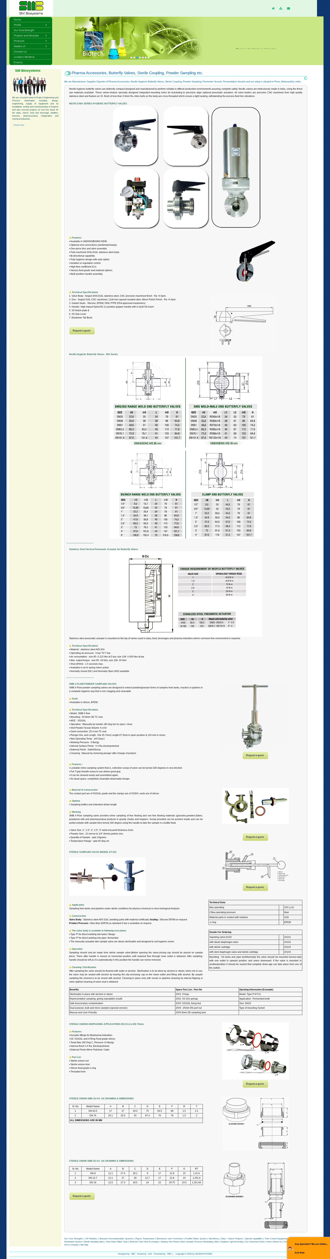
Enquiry (74, 1245)
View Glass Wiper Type (117, 1241)
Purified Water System (196, 1238)
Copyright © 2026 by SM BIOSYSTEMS (194, 1254)
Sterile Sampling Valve (94, 1241)
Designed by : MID (126, 1254)
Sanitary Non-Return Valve (173, 1241)
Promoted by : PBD (162, 1254)
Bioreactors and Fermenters (170, 1238)
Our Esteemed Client (254, 1241)
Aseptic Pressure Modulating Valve (203, 1241)
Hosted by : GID (144, 1254)
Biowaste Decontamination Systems (116, 1238)
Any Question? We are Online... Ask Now (311, 1248)
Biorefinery (214, 1238)
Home (269, 1241)
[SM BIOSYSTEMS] (131, 58)
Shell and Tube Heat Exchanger (144, 1241)
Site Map (84, 1245)
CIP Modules (91, 1238)
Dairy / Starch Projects (232, 1238)
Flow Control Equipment (276, 1238)
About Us (277, 1241)
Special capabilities (254, 1238)
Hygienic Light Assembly (232, 1241)
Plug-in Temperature (144, 1238)
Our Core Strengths (74, 1238)
